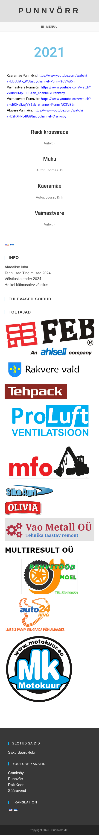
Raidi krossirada (49, 132)
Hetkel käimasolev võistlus (26, 285)
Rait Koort (16, 785)
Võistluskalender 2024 (23, 279)
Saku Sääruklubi (21, 752)
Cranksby (16, 773)
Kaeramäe (49, 186)
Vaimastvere (49, 213)
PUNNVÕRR (49, 10)
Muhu (49, 159)
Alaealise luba (16, 267)
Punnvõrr (15, 779)
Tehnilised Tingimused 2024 (28, 273)
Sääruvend (17, 791)
